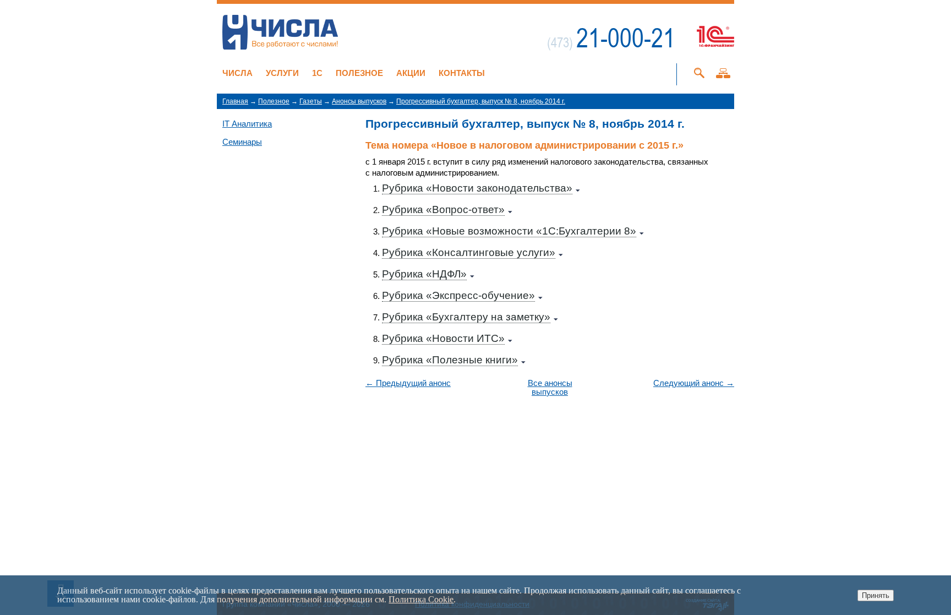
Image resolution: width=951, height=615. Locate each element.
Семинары (242, 141)
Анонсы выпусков (359, 101)
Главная (235, 101)
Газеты (310, 101)
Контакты (462, 73)
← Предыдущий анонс (408, 383)
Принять (875, 595)
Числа (237, 73)
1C (317, 73)
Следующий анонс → (693, 383)
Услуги (282, 73)
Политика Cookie (421, 599)
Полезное (359, 73)
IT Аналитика (247, 123)
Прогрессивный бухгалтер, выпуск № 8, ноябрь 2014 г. (480, 101)
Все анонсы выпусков (550, 387)
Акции (410, 73)
